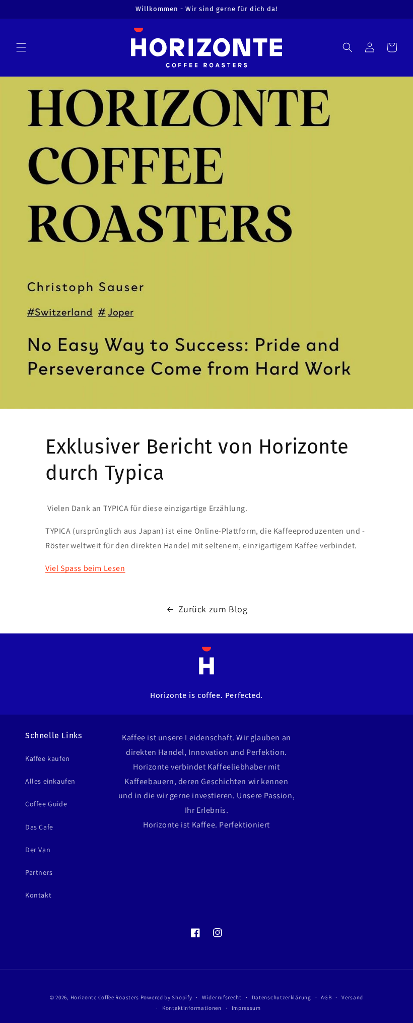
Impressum (246, 1007)
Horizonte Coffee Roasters (105, 997)
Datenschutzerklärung (281, 997)
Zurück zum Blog (213, 609)
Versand (352, 997)
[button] (21, 47)
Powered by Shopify (166, 997)
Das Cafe (39, 827)
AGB (326, 997)
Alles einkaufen (50, 781)
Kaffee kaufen (47, 758)
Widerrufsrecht (222, 997)
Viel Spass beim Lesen (85, 568)
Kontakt (38, 895)
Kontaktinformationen (192, 1007)
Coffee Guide (46, 803)
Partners (39, 872)
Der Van (37, 849)
